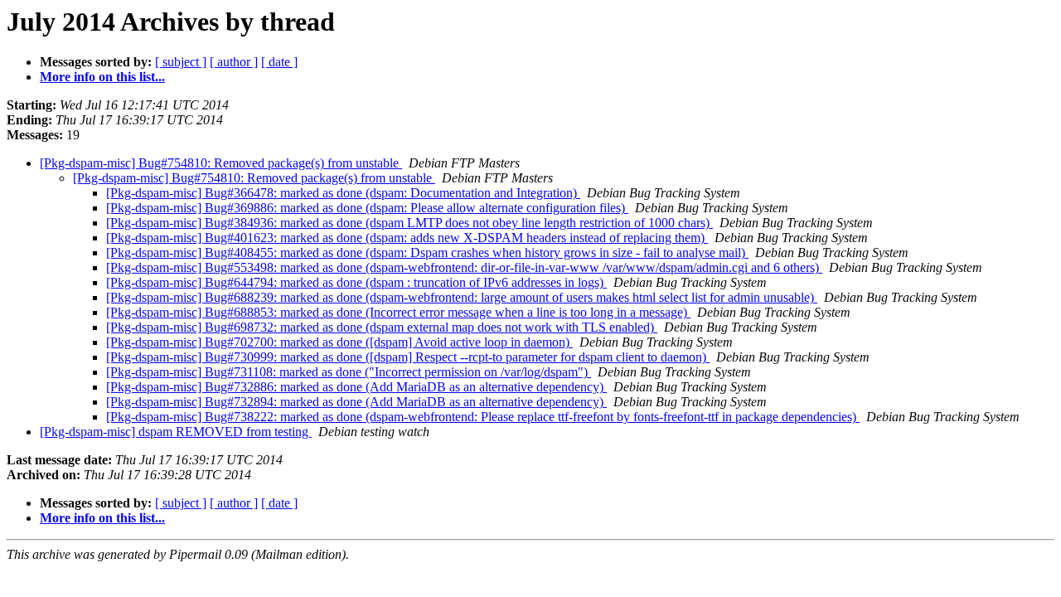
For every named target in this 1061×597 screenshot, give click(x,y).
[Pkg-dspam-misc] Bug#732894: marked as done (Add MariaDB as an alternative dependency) (356, 402)
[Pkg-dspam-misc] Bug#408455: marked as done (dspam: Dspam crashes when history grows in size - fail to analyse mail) (427, 252)
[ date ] (279, 62)
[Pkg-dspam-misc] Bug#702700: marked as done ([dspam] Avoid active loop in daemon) (339, 342)
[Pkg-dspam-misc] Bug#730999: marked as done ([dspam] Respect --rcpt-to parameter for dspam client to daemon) (408, 357)
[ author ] (234, 62)
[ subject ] (180, 62)
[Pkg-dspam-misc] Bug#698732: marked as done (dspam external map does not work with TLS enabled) (381, 327)
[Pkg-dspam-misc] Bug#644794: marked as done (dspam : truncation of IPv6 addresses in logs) (356, 282)
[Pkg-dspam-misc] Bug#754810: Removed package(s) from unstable (221, 163)
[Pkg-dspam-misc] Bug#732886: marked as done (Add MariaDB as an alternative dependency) (356, 387)
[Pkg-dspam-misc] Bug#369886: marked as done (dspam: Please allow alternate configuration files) (367, 208)
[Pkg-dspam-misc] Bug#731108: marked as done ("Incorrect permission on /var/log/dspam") (348, 372)
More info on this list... (102, 77)
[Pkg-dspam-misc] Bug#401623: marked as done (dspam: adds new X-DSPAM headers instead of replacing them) (407, 238)
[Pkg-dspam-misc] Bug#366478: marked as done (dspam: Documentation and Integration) (343, 193)
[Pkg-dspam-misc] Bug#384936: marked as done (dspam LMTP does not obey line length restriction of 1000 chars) (409, 223)
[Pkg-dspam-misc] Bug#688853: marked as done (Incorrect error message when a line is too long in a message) (398, 312)
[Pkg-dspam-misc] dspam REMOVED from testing (176, 432)
